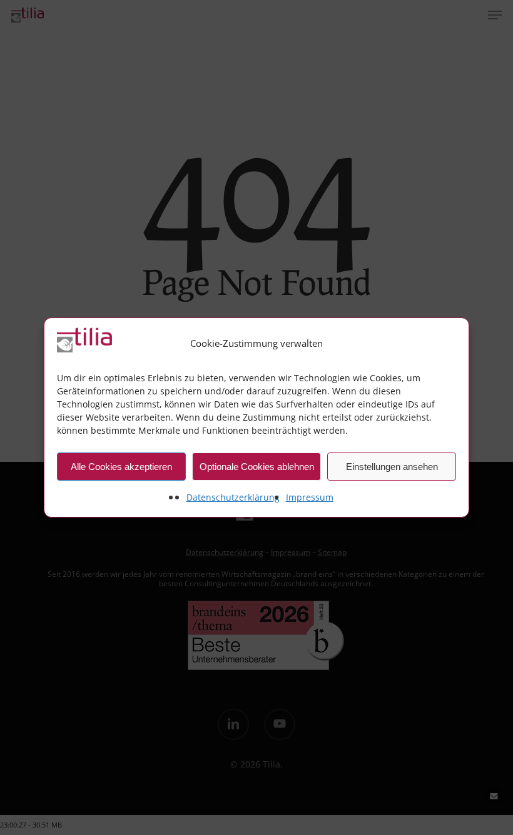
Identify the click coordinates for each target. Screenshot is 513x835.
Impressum (309, 497)
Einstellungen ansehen (392, 466)
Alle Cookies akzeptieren (121, 466)
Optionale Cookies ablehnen (257, 466)
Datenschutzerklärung (233, 497)
